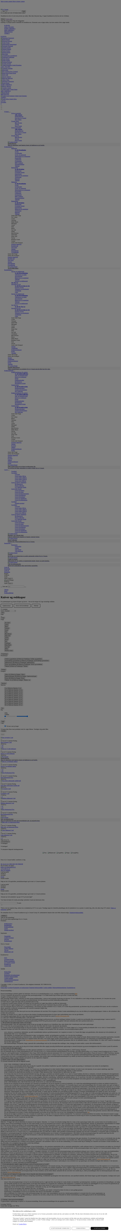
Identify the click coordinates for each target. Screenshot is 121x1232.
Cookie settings (80, 1228)
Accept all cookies (99, 1228)
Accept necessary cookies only (60, 1228)
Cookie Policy (22, 1224)
